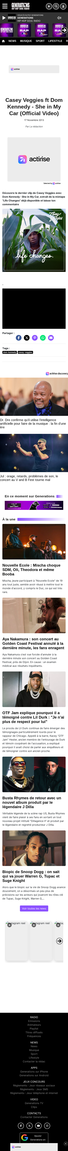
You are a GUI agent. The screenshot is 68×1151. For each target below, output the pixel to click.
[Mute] (59, 17)
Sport (40, 41)
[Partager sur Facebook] (18, 339)
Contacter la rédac (34, 1061)
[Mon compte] (63, 6)
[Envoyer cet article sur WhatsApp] (42, 339)
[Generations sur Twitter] (29, 1126)
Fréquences (34, 1036)
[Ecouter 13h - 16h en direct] (34, 505)
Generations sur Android (34, 1075)
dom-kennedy (9, 352)
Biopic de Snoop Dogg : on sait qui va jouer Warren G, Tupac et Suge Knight (30, 876)
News (12, 41)
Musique (26, 41)
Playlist (34, 1028)
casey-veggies (25, 352)
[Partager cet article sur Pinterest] (34, 339)
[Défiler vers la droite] (59, 941)
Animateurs (34, 1024)
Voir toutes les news (34, 908)
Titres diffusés (34, 1032)
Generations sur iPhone (34, 1071)
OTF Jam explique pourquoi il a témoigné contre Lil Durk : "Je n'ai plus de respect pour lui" (33, 717)
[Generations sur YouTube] (38, 1126)
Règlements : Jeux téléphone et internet (34, 1093)
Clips (34, 1106)
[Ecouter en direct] (49, 6)
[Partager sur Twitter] (26, 339)
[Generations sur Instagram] (47, 1126)
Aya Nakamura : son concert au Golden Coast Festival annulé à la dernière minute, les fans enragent (33, 643)
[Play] (4, 18)
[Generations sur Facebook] (21, 1126)
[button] (17, 941)
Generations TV (34, 1103)
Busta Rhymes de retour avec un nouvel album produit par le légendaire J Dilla (31, 802)
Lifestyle (55, 41)
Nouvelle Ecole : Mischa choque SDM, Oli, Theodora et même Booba (31, 569)
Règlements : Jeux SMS (34, 1089)
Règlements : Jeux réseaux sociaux (34, 1085)
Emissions (34, 1021)
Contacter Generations (34, 1117)
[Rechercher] (56, 6)
